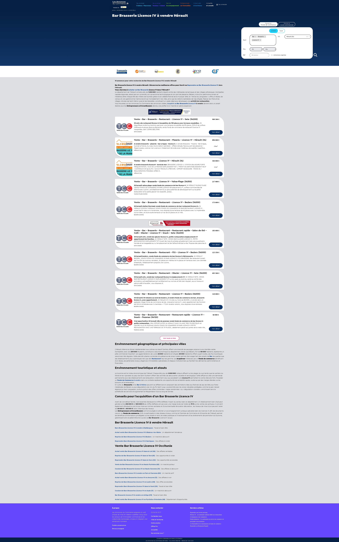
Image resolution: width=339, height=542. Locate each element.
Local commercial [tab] (286, 24)
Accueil (114, 10)
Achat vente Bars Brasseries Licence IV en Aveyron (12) (136, 478)
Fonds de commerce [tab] (268, 24)
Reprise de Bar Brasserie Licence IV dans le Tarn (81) (135, 456)
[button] (255, 36)
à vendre (129, 380)
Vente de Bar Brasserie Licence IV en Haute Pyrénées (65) (137, 464)
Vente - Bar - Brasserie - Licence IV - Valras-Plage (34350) (163, 182)
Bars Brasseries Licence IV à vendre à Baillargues (134, 428)
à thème (141, 385)
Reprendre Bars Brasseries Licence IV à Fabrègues (134, 441)
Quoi (244, 40)
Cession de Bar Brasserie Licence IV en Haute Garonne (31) (137, 469)
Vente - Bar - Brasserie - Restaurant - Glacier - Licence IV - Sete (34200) (170, 273)
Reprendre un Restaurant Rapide (199, 526)
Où (279, 36)
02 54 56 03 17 (156, 512)
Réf (244, 55)
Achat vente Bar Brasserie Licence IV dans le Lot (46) (135, 451)
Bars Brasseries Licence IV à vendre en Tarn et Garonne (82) (138, 473)
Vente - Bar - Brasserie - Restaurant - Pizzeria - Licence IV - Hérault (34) (170, 140)
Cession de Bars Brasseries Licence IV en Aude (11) (134, 491)
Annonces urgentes (279, 55)
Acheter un (138, 90)
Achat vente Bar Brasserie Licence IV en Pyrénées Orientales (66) (140, 499)
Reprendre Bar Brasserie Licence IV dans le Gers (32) (135, 460)
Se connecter (222, 4)
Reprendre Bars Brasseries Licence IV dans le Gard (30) (136, 486)
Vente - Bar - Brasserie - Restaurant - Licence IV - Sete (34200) (166, 119)
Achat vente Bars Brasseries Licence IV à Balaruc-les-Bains (138, 432)
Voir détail (215, 132)
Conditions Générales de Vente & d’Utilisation (169, 538)
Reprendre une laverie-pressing (198, 512)
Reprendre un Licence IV (202, 85)
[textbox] (263, 43)
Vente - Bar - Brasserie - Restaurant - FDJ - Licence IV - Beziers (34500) (170, 252)
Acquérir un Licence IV (181, 104)
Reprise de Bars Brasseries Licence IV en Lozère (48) (135, 482)
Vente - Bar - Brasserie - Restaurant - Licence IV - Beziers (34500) (167, 202)
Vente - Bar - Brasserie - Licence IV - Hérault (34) (159, 161)
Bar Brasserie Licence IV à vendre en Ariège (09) (133, 495)
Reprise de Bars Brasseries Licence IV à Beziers (133, 437)
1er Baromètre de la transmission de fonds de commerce (205, 524)
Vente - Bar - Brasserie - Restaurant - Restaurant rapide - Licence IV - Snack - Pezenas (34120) (169, 316)
